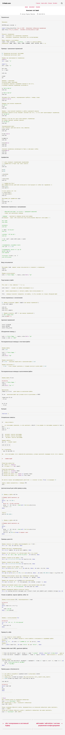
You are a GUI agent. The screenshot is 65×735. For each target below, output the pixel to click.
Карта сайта (44, 3)
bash (26, 7)
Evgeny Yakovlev (30, 14)
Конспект (32, 7)
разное (38, 7)
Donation (55, 3)
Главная (38, 3)
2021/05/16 (42, 14)
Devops (50, 3)
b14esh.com (7, 3)
